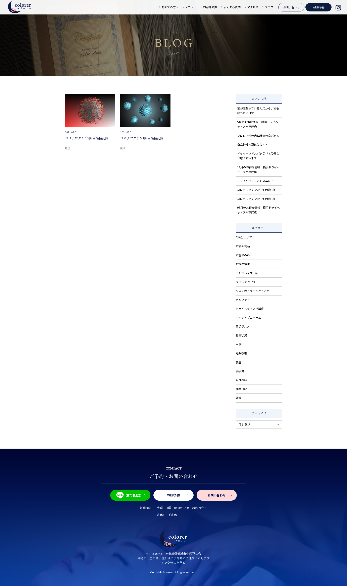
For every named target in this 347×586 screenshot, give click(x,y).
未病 (238, 344)
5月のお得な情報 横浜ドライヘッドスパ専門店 (257, 124)
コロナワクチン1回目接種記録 (141, 138)
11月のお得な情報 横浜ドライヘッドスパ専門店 (258, 169)
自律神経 (241, 380)
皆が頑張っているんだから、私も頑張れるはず (258, 110)
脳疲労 (240, 371)
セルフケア (243, 300)
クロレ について (246, 282)
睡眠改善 (241, 353)
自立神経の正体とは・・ (252, 144)
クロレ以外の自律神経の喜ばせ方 (258, 136)
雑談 (67, 148)
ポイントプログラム (248, 318)
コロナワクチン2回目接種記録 (86, 138)
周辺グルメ (243, 326)
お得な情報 (243, 264)
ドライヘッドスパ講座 (250, 309)
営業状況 (241, 335)
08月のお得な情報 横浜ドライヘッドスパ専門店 (258, 210)
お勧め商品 (243, 246)
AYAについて (244, 237)
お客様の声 (243, 255)
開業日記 (241, 389)
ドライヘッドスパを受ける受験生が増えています (258, 155)
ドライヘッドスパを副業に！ (255, 181)
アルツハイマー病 (247, 273)
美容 (238, 362)
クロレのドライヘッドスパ (252, 291)
